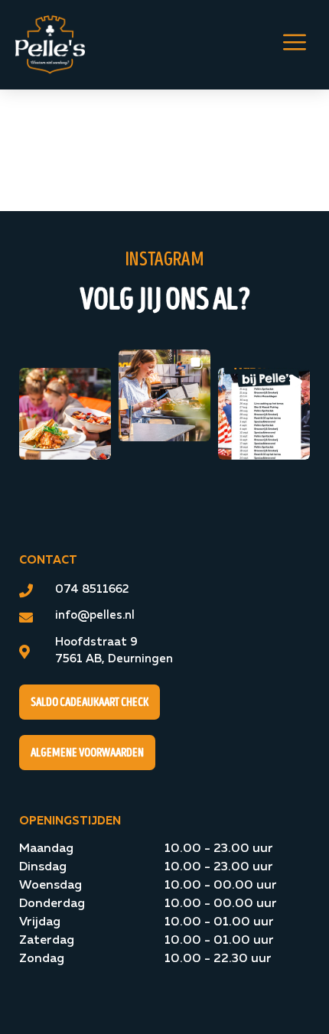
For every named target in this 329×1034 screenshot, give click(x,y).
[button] (65, 414)
